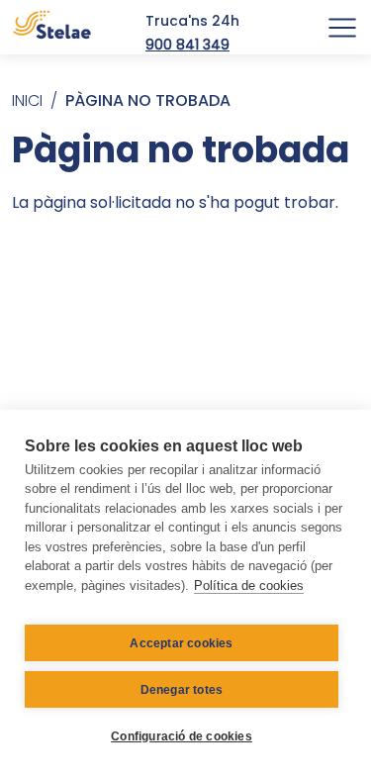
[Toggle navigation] (342, 28)
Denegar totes (182, 690)
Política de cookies (249, 585)
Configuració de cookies (181, 736)
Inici (27, 100)
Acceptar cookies (181, 643)
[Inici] (52, 28)
